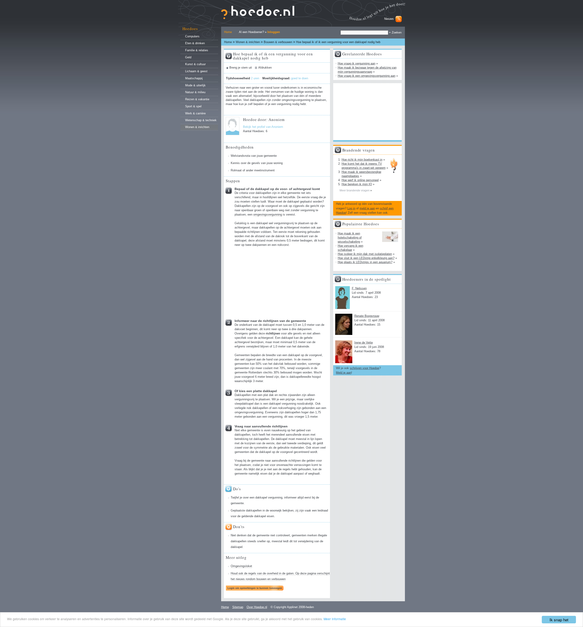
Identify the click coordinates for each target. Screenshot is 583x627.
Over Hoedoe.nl (257, 607)
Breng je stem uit (240, 67)
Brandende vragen (358, 150)
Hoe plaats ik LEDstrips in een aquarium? (365, 262)
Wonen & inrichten (248, 42)
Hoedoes (190, 28)
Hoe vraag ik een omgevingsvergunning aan (366, 75)
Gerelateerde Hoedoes (362, 54)
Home (228, 32)
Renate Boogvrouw (366, 316)
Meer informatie (335, 619)
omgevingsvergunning (267, 214)
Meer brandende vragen (355, 190)
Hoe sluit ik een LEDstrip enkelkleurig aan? (366, 258)
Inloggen (273, 32)
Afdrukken (265, 67)
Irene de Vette (363, 342)
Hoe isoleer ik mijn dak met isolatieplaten (365, 254)
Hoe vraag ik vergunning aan (356, 63)
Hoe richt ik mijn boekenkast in (362, 159)
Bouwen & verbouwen (278, 42)
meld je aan (367, 208)
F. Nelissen (359, 288)
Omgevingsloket (241, 566)
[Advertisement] (269, 281)
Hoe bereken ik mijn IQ (357, 184)
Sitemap (237, 607)
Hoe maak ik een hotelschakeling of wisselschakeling (350, 237)
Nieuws (389, 19)
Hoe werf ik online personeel (360, 180)
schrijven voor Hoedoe (364, 368)
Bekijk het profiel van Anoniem (263, 126)
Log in (351, 208)
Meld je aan (343, 372)
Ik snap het (559, 619)
